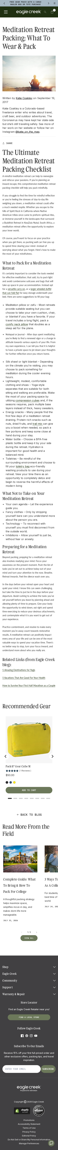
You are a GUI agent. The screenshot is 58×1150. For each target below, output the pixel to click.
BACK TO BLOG (31, 815)
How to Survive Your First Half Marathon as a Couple (28, 685)
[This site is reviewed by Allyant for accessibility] (38, 1116)
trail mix (38, 423)
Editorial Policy (29, 1135)
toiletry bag (22, 466)
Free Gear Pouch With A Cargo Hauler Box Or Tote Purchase (25, 3)
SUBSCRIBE (48, 1069)
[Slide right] (36, 932)
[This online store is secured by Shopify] (22, 1114)
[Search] (45, 11)
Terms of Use (29, 1128)
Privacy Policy (29, 1132)
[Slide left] (21, 932)
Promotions (29, 1120)
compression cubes (27, 400)
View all (29, 938)
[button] (52, 12)
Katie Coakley (24, 98)
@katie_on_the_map (27, 131)
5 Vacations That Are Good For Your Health (23, 677)
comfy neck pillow (17, 324)
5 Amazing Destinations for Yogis (18, 670)
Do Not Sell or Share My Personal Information (29, 1139)
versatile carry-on (16, 289)
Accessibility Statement (29, 1124)
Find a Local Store (29, 1017)
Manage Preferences (29, 1143)
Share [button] (9, 143)
